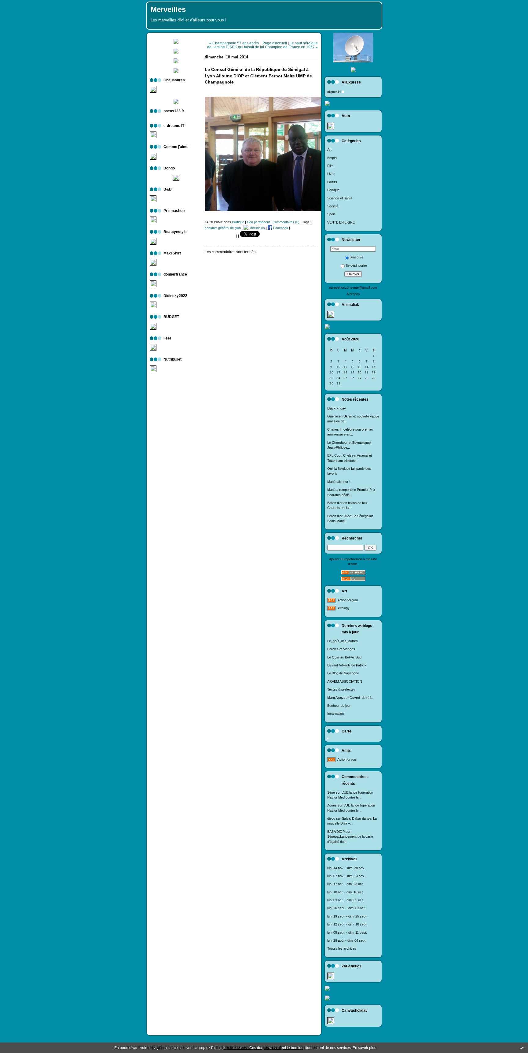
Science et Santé (339, 198)
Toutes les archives (341, 948)
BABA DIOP (336, 831)
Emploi (332, 158)
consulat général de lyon (223, 228)
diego (331, 818)
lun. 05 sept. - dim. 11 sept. (347, 932)
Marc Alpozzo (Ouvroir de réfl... (350, 697)
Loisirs (332, 182)
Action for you (347, 600)
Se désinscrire (356, 265)
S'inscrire (356, 257)
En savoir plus (364, 1048)
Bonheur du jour (339, 705)
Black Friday (336, 408)
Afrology (343, 608)
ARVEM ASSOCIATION (344, 681)
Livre (331, 174)
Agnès (332, 805)
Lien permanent (258, 222)
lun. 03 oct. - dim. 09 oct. (345, 900)
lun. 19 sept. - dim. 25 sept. (347, 916)
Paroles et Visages (341, 649)
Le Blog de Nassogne (343, 673)
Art (329, 149)
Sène (331, 792)
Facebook (280, 228)
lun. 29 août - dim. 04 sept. (346, 940)
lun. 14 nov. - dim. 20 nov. (346, 868)
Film (330, 166)
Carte (346, 731)
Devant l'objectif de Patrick (346, 665)
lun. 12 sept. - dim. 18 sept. (347, 924)
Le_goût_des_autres (342, 641)
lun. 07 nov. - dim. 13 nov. (346, 876)
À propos (353, 294)
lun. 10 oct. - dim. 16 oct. (345, 892)
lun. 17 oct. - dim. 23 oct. (345, 884)
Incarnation (335, 713)
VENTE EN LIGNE (341, 222)
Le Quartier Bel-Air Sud (344, 657)
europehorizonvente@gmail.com (353, 287)
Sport (331, 214)
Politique (333, 190)
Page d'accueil (274, 43)
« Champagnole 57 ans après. (234, 43)
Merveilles (168, 9)
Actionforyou (346, 759)
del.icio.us (256, 228)
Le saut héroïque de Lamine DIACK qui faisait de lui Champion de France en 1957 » (262, 45)
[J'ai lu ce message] (521, 1047)
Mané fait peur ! (338, 482)
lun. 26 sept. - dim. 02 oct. (346, 908)
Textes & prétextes (341, 689)
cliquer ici (334, 92)
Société (332, 206)
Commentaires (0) (286, 222)
